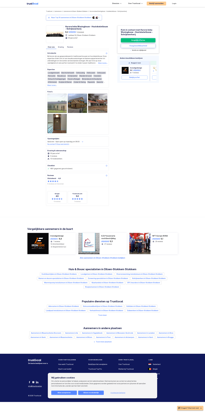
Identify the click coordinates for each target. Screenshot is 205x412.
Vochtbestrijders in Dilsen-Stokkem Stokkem (59, 274)
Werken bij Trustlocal (126, 369)
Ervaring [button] (61, 47)
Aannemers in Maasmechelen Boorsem (46, 333)
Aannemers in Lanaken (146, 333)
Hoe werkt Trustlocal (65, 364)
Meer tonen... (102, 63)
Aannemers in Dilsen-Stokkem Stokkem (76, 11)
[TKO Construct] (155, 70)
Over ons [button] (51, 47)
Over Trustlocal (124, 364)
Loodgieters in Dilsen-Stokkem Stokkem (96, 274)
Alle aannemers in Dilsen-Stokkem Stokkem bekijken (102, 258)
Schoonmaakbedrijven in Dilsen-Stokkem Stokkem (102, 306)
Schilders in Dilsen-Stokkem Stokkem (141, 306)
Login (174, 3)
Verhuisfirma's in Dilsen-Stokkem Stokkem (106, 310)
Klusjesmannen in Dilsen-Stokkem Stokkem (102, 287)
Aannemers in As (71, 333)
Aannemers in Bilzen (84, 337)
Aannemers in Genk (38, 337)
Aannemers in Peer (103, 337)
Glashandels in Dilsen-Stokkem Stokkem (107, 283)
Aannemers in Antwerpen (124, 337)
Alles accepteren (64, 393)
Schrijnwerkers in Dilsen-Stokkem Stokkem (149, 278)
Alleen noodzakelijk (91, 393)
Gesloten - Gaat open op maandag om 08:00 (63, 142)
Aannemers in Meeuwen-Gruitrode (119, 333)
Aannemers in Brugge (165, 337)
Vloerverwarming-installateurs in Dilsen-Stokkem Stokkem (139, 274)
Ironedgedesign (136, 68)
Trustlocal (49, 11)
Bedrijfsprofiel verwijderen (97, 364)
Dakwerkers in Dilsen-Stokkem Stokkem (142, 310)
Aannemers (58, 11)
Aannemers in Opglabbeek (92, 333)
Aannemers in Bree (166, 333)
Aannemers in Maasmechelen (61, 337)
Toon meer (102, 315)
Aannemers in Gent (145, 337)
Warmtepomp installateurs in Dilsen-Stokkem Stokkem (65, 283)
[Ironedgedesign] (125, 70)
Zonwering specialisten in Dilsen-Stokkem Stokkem (108, 278)
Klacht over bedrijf (64, 369)
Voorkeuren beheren (118, 393)
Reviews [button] (70, 47)
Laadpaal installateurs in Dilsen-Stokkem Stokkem (66, 310)
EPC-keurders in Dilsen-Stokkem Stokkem (143, 283)
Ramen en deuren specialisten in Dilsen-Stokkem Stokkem (61, 278)
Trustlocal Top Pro (95, 369)
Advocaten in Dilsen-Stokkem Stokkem (63, 306)
